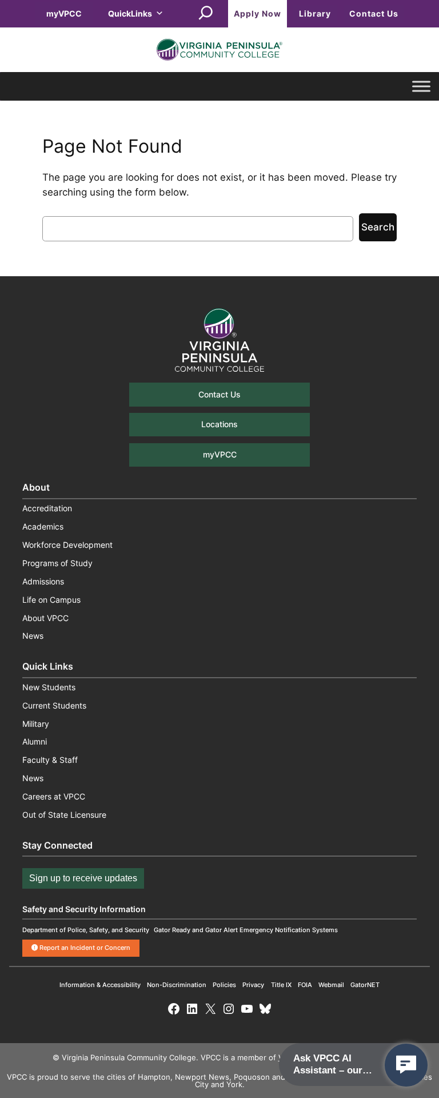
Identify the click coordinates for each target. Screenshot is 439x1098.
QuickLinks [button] (130, 13)
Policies (224, 985)
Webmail (331, 985)
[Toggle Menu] (421, 86)
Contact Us (373, 13)
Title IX (281, 985)
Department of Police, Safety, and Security (85, 930)
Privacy (253, 985)
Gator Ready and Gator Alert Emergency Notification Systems (246, 930)
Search (377, 227)
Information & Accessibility (100, 985)
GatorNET (365, 985)
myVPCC (64, 13)
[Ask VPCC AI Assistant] (406, 1065)
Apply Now (257, 13)
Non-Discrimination (176, 985)
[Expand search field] (206, 13)
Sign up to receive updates (83, 878)
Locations (219, 424)
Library (315, 13)
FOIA (305, 985)
